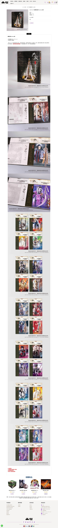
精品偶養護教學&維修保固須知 (10, 506)
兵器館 (27, 1)
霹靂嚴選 (15, 1)
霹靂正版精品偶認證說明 (10, 507)
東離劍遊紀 (20, 1)
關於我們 (8, 513)
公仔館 (31, 1)
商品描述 (29, 33)
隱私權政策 (8, 510)
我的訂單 (31, 506)
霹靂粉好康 (44, 514)
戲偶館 (24, 1)
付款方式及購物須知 (9, 509)
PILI (31, 12)
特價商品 (19, 506)
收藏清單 (31, 507)
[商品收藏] (9, 494)
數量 (30, 19)
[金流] (29, 526)
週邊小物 (11, 3)
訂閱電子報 (31, 509)
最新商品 (11, 1)
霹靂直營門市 (8, 514)
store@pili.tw (46, 513)
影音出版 (34, 1)
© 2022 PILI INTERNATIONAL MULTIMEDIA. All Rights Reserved (29, 524)
